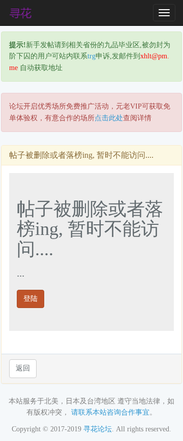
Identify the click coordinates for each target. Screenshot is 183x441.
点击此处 (109, 118)
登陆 (30, 298)
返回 (23, 368)
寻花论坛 (97, 429)
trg (91, 56)
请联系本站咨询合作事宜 (110, 412)
